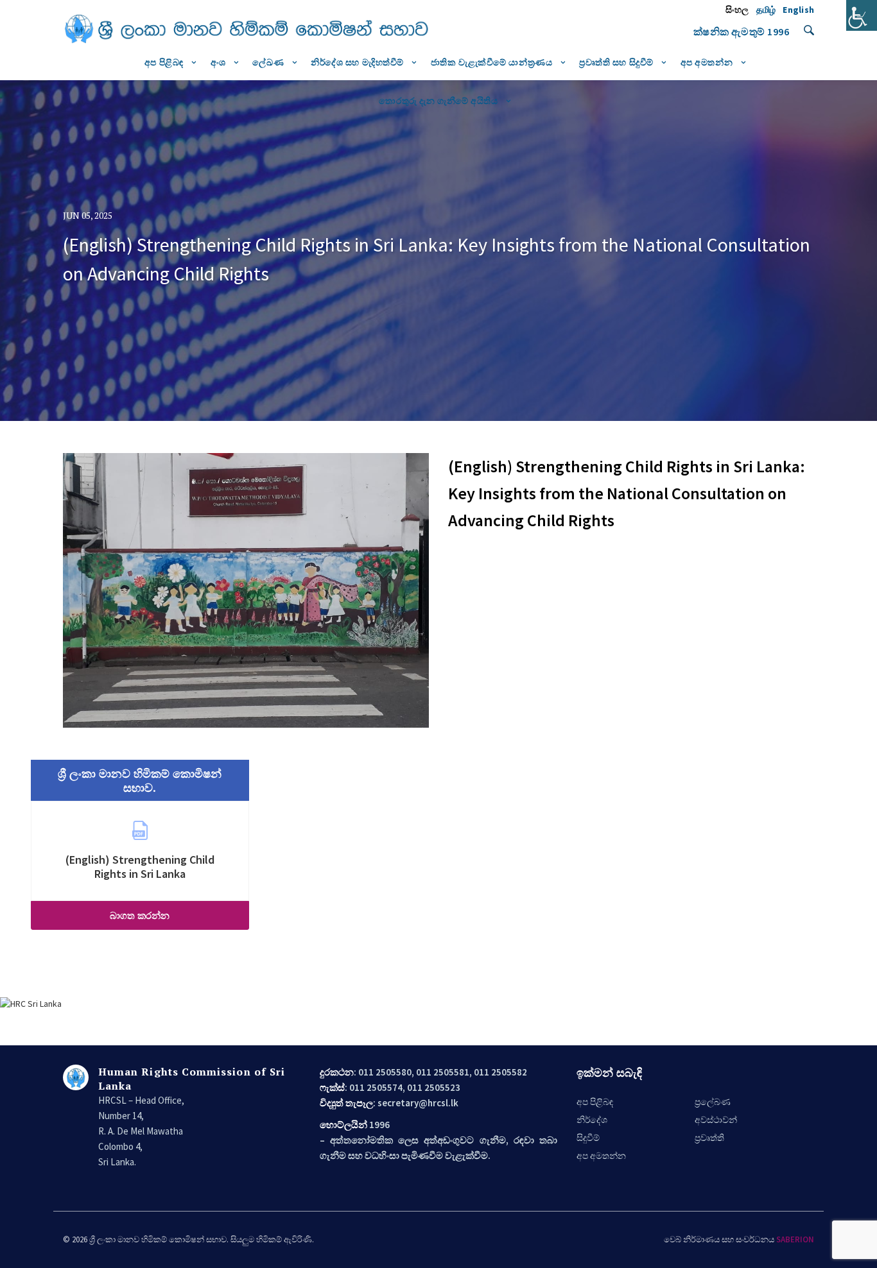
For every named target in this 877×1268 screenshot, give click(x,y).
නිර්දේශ (592, 1120)
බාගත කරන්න (139, 915)
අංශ (218, 62)
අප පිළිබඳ (164, 62)
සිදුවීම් (588, 1138)
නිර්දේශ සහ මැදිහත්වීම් (357, 62)
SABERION (795, 1239)
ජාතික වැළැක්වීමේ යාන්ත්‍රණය (492, 62)
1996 (778, 31)
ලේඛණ (268, 62)
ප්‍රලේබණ (713, 1102)
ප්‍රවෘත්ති (709, 1138)
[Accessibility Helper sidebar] (861, 15)
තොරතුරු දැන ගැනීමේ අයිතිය (438, 101)
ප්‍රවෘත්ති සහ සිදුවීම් (616, 62)
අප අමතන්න (707, 62)
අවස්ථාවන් (716, 1120)
